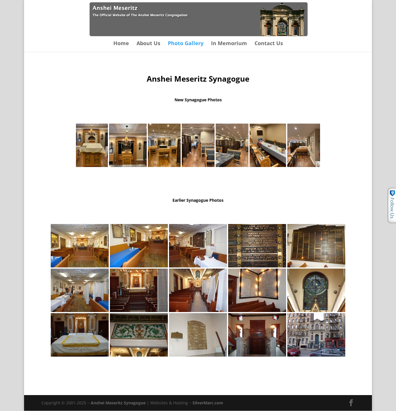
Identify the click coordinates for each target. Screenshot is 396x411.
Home (121, 44)
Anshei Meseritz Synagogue (118, 403)
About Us (148, 44)
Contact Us (269, 44)
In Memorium (229, 44)
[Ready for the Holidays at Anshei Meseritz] (92, 145)
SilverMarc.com (207, 403)
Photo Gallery (186, 44)
